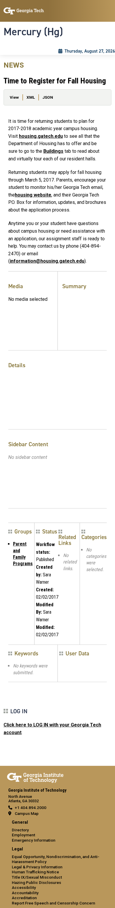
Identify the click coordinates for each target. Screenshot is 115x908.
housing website (33, 195)
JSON (47, 97)
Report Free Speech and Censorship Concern (53, 903)
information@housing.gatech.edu (47, 261)
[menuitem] (57, 831)
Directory (20, 830)
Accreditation (24, 897)
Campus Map (27, 813)
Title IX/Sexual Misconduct (37, 877)
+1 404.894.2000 (30, 807)
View (14, 97)
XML (31, 97)
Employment (23, 835)
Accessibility (24, 887)
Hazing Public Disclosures (36, 882)
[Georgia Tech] (35, 776)
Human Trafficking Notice (35, 872)
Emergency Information (33, 840)
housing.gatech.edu (41, 136)
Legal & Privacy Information (37, 867)
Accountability (25, 892)
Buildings (53, 151)
